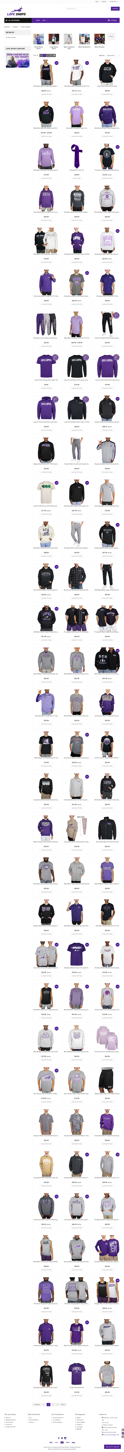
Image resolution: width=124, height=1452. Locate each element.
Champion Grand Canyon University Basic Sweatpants (51, 338)
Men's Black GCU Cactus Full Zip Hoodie (108, 674)
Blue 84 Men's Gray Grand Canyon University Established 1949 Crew (86, 1051)
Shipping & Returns (11, 1420)
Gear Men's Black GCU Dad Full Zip (107, 842)
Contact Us (9, 1424)
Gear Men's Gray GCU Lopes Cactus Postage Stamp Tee (52, 968)
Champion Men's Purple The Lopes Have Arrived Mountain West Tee (86, 968)
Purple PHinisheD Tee (77, 1387)
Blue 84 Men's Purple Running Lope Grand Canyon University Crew (85, 1009)
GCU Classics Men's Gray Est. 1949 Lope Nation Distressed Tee (54, 1093)
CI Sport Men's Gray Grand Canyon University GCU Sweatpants (84, 464)
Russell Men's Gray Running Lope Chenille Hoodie (80, 1261)
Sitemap (31, 1422)
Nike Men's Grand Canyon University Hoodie (48, 254)
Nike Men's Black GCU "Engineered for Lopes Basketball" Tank (54, 1009)
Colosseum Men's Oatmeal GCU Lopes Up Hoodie (80, 842)
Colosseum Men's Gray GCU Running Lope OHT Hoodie (52, 1219)
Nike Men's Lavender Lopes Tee (76, 128)
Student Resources (58, 1417)
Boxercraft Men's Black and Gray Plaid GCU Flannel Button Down (85, 590)
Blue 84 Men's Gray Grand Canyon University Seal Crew (82, 674)
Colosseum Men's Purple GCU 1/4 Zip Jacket (48, 296)
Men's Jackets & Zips (69, 47)
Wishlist (104, 1)
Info (44, 20)
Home (38, 20)
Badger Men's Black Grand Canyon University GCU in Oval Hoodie (55, 926)
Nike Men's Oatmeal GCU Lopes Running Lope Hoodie (51, 548)
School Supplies (81, 1422)
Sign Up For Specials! (112, 1447)
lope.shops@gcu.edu (113, 1434)
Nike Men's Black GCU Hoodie (107, 86)
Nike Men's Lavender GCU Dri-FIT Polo (76, 338)
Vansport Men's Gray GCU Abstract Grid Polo (48, 1135)
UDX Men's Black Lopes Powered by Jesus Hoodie (50, 632)
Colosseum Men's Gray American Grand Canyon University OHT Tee (86, 758)
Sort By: (102, 55)
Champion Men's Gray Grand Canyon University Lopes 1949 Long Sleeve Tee (89, 212)
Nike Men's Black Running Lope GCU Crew (47, 128)
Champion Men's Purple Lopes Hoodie (76, 254)
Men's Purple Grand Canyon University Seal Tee (79, 1345)
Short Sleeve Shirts (38, 47)
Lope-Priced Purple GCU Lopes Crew (107, 380)
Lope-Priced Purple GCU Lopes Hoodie (46, 422)
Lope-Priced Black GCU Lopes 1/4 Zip (76, 422)
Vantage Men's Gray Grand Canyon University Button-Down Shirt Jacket (87, 1177)
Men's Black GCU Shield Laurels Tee (46, 758)
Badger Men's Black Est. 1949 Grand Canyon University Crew (53, 464)
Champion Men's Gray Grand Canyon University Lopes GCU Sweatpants (87, 548)
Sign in (97, 1)
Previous (37, 1404)
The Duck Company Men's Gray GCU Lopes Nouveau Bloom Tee (84, 1303)
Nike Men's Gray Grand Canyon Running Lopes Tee (50, 884)
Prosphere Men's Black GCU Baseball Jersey (78, 632)
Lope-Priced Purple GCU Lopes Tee (46, 380)
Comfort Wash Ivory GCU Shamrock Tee (47, 506)
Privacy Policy (9, 1422)
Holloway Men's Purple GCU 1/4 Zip (46, 716)
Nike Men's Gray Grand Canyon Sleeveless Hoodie (50, 1261)
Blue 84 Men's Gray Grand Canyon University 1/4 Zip (50, 674)
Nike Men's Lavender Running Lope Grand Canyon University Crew (55, 170)
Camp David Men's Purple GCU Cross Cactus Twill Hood (52, 212)
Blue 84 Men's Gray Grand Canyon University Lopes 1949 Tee (84, 716)
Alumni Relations (34, 1420)
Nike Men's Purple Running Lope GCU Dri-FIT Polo (80, 926)
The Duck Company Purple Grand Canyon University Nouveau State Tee (57, 1303)
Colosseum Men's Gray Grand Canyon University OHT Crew (83, 1219)
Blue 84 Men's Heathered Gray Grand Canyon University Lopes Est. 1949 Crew (59, 1051)
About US (8, 1417)
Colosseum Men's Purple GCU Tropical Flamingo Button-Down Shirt (56, 1345)
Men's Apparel (26, 27)
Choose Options (46, 94)
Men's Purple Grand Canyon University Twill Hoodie (50, 842)
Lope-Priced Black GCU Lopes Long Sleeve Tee (79, 380)
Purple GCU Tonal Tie (77, 170)
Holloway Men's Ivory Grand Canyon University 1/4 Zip (81, 800)
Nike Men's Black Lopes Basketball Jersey (47, 86)
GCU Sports (80, 1427)
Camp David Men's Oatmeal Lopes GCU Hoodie (49, 1177)
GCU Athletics (56, 1420)
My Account (113, 1)
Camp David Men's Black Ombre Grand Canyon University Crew (54, 800)
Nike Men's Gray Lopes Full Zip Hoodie (76, 884)
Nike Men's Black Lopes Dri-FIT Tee (107, 926)
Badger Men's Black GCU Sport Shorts (107, 1093)
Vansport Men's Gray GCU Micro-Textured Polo (79, 1135)
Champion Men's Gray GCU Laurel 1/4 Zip (108, 1177)
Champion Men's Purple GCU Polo (107, 296)
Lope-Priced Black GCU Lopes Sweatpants (109, 338)
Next (62, 1404)
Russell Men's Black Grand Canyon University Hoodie (51, 590)
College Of (79, 1424)
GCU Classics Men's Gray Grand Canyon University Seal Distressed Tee (87, 1093)
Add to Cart (77, 178)
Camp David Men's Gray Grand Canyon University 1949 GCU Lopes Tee (87, 296)
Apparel (15, 27)
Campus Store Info (11, 1427)
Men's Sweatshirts (84, 47)
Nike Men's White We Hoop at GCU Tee (76, 86)
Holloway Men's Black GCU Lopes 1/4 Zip (77, 506)
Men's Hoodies (100, 47)
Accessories (80, 1420)
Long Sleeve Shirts (54, 47)
